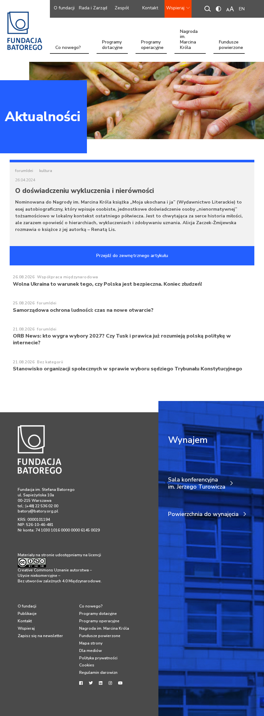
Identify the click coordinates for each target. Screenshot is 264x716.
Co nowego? (68, 47)
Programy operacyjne (152, 45)
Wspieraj (175, 8)
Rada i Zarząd (93, 8)
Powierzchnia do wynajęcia (203, 514)
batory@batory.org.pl (38, 511)
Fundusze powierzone (231, 45)
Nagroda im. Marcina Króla (189, 45)
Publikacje (27, 613)
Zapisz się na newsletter (40, 635)
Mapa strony (90, 643)
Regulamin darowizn (98, 672)
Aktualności (42, 116)
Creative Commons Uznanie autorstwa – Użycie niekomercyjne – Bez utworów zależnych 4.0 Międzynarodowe (59, 575)
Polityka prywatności (98, 658)
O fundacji (64, 8)
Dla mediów (90, 650)
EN (242, 9)
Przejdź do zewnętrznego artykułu (132, 256)
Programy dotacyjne (112, 45)
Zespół (122, 8)
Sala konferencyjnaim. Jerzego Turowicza (196, 483)
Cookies (86, 665)
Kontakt (150, 8)
